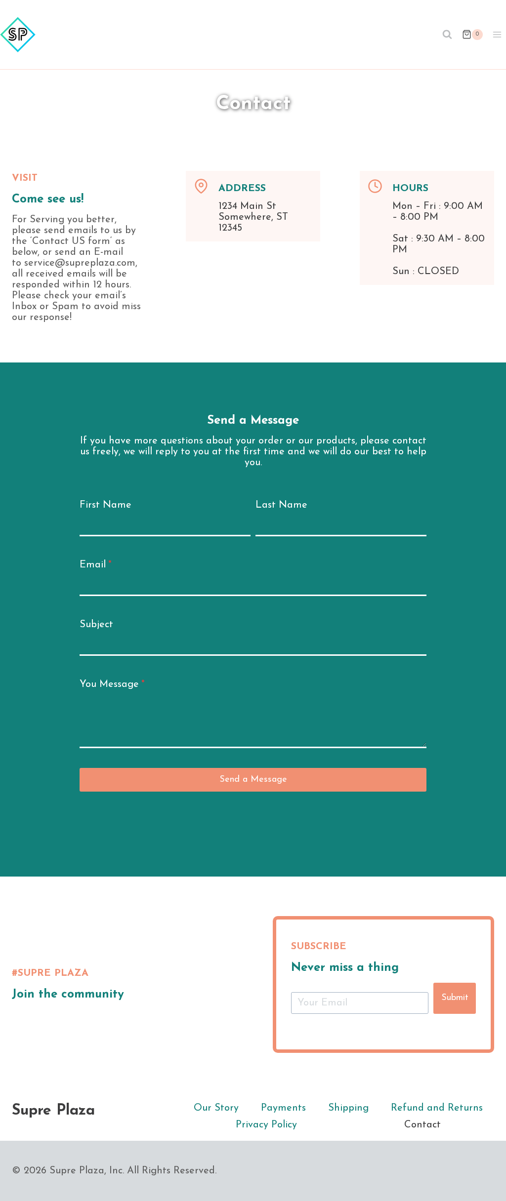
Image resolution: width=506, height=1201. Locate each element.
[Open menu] (497, 34)
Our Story (216, 1108)
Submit (454, 998)
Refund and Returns (437, 1108)
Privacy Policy (266, 1125)
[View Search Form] (447, 34)
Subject (96, 625)
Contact (422, 1125)
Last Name (281, 505)
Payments (283, 1108)
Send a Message (253, 779)
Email (96, 565)
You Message (112, 684)
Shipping (348, 1108)
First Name (105, 505)
